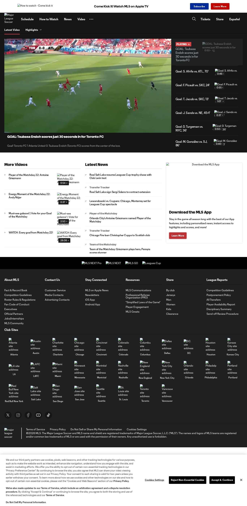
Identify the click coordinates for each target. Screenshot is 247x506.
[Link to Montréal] (101, 368)
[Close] (241, 480)
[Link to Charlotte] (57, 345)
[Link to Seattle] (101, 391)
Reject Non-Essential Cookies (187, 479)
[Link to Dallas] (167, 344)
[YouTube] (38, 415)
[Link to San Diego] (57, 391)
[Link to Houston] (211, 345)
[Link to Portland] (232, 368)
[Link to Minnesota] (79, 368)
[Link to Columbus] (145, 345)
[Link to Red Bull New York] (14, 391)
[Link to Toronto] (145, 391)
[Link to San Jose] (79, 391)
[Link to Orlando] (189, 368)
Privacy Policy (121, 481)
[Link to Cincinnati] (101, 345)
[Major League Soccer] (10, 19)
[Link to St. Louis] (123, 391)
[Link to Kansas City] (232, 345)
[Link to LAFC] (36, 367)
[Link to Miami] (57, 367)
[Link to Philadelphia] (211, 368)
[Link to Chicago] (79, 345)
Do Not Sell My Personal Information (26, 502)
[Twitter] (8, 415)
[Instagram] (18, 415)
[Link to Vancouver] (167, 391)
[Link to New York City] (167, 368)
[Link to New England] (145, 368)
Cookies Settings (137, 429)
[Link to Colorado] (123, 345)
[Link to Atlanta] (14, 345)
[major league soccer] (9, 433)
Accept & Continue (222, 479)
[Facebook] (28, 415)
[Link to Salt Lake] (36, 391)
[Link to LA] (14, 367)
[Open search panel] (194, 19)
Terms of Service (50, 488)
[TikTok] (48, 415)
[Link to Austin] (36, 344)
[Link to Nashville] (123, 368)
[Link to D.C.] (189, 344)
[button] (91, 19)
